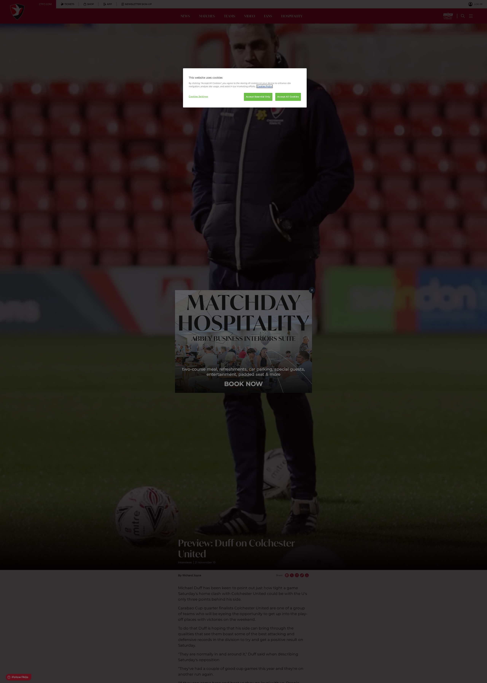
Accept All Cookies (288, 96)
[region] (245, 87)
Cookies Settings (198, 96)
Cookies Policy (264, 86)
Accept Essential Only (258, 96)
